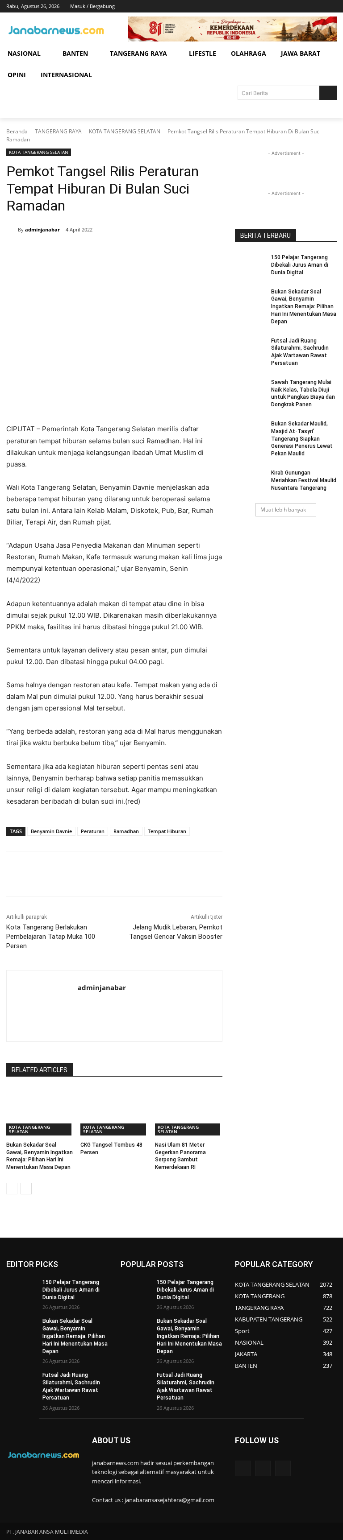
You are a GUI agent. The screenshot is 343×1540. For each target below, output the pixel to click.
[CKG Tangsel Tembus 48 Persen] (114, 1111)
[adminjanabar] (12, 229)
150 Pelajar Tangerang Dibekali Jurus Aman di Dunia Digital (299, 265)
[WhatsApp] (135, 253)
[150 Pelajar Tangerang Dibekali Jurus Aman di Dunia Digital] (250, 264)
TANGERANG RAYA (58, 131)
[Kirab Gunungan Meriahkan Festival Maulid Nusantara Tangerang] (250, 480)
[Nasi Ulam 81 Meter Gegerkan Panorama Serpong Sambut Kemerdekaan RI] (188, 1111)
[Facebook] (282, 6)
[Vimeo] (319, 6)
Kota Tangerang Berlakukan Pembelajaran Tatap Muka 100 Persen (50, 936)
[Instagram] (294, 6)
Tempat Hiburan (167, 831)
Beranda (17, 131)
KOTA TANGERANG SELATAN (124, 131)
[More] (155, 253)
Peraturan (93, 831)
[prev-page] (11, 1188)
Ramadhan (126, 831)
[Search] (328, 93)
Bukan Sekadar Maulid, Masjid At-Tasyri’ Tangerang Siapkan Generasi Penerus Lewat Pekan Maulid (302, 439)
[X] (307, 6)
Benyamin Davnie (51, 831)
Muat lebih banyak (283, 509)
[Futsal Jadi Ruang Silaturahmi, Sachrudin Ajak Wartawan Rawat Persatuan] (250, 348)
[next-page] (26, 1188)
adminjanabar (42, 229)
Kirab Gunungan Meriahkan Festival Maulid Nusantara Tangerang (303, 480)
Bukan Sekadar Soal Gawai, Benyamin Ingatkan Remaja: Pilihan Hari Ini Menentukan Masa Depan (303, 307)
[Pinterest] (114, 253)
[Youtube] (331, 6)
